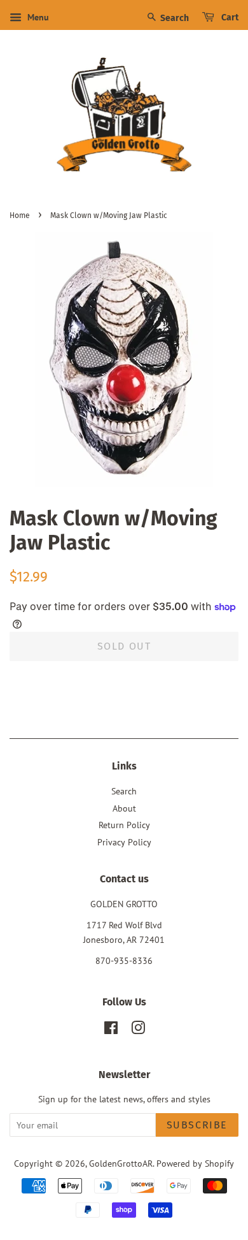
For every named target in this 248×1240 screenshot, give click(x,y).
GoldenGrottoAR (121, 1163)
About (124, 808)
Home (20, 215)
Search (173, 18)
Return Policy (124, 825)
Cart (228, 17)
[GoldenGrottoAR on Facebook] (111, 1030)
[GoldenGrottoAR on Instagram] (138, 1030)
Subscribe (197, 1125)
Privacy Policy (124, 842)
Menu (37, 17)
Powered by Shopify (195, 1163)
